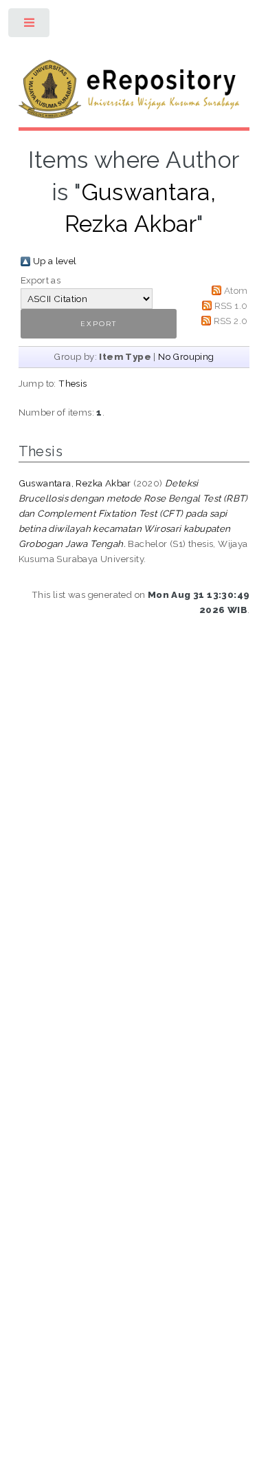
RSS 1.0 (231, 305)
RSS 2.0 (231, 320)
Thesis (72, 383)
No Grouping (186, 356)
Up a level (55, 260)
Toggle (30, 26)
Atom (236, 290)
